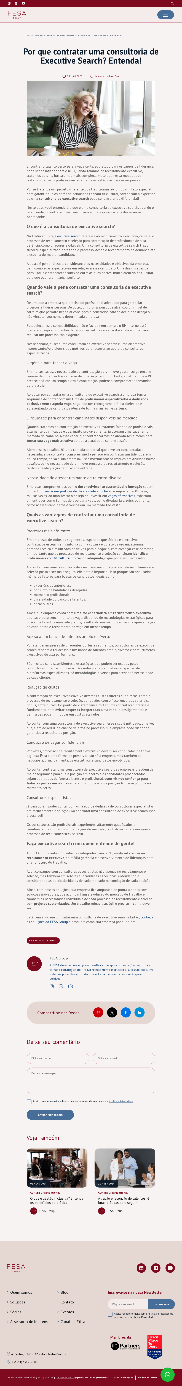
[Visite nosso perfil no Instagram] (16, 3)
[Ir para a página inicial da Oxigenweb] (79, 1378)
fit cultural (62, 558)
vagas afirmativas (121, 495)
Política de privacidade (96, 1377)
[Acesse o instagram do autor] (52, 986)
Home (30, 35)
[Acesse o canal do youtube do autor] (70, 986)
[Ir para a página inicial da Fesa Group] (17, 15)
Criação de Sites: (65, 1377)
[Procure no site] (172, 3)
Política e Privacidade (121, 1101)
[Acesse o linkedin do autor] (61, 986)
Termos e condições (123, 1377)
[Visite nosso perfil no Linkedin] (9, 3)
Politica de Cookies (147, 1377)
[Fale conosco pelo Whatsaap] (167, 1375)
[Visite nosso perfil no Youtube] (170, 1268)
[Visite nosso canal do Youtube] (23, 3)
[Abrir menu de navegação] (165, 14)
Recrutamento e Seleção (43, 940)
